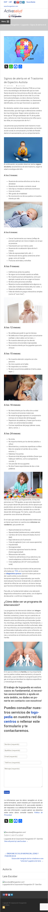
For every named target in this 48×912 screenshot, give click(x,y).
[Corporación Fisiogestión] (11, 13)
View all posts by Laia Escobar (16, 841)
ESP (5, 2)
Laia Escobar (21, 86)
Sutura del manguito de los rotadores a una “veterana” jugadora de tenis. (27, 860)
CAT (10, 2)
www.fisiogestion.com (11, 6)
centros (10, 721)
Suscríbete (30, 2)
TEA (16, 571)
